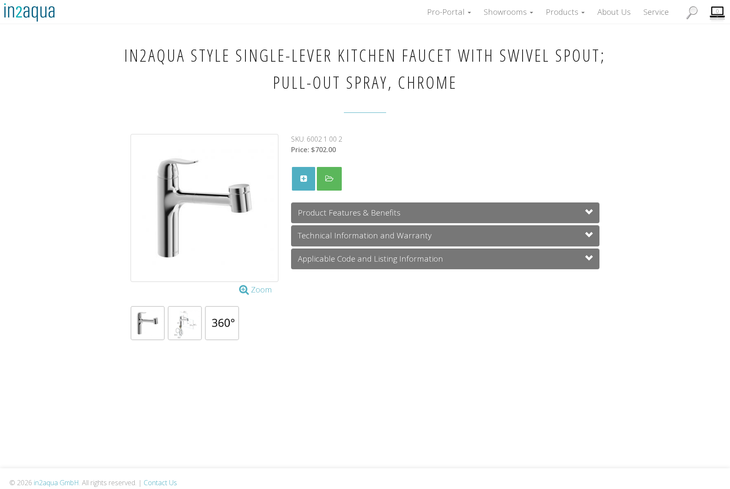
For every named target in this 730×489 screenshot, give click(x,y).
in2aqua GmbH (56, 482)
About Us (614, 11)
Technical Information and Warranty (365, 235)
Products (563, 11)
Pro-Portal (447, 11)
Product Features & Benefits (349, 212)
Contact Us (160, 482)
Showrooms (506, 11)
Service (656, 11)
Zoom (260, 289)
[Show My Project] (329, 178)
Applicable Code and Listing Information (370, 258)
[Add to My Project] (303, 178)
